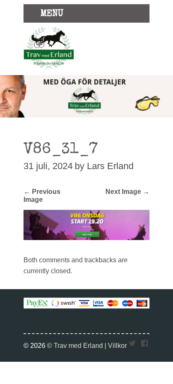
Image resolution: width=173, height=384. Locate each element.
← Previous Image (42, 195)
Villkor (117, 345)
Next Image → (127, 191)
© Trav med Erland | (77, 345)
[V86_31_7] (86, 237)
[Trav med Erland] (49, 70)
